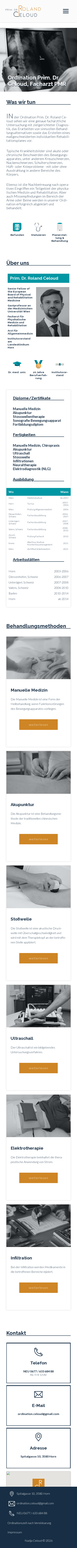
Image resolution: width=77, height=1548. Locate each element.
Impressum (14, 1532)
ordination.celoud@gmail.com (35, 1503)
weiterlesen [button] (38, 724)
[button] (38, 1484)
